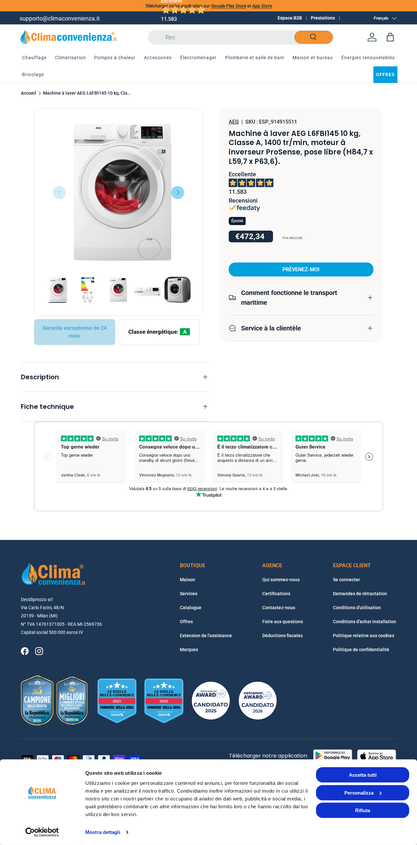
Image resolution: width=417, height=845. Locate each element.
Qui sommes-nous (281, 579)
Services (188, 593)
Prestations (323, 17)
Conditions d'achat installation (364, 621)
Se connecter (346, 579)
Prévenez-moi (301, 269)
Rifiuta (362, 810)
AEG (234, 122)
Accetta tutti (363, 775)
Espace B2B (290, 17)
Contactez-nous (278, 607)
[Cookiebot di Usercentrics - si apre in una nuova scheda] (42, 832)
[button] (390, 37)
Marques (189, 649)
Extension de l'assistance (206, 635)
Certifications (276, 593)
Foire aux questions (282, 621)
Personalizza (359, 792)
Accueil (28, 93)
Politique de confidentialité (361, 649)
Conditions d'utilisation (357, 607)
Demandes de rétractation (360, 593)
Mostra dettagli (102, 832)
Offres (186, 621)
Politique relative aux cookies (363, 635)
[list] (118, 192)
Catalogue (190, 607)
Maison (187, 579)
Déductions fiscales (282, 635)
